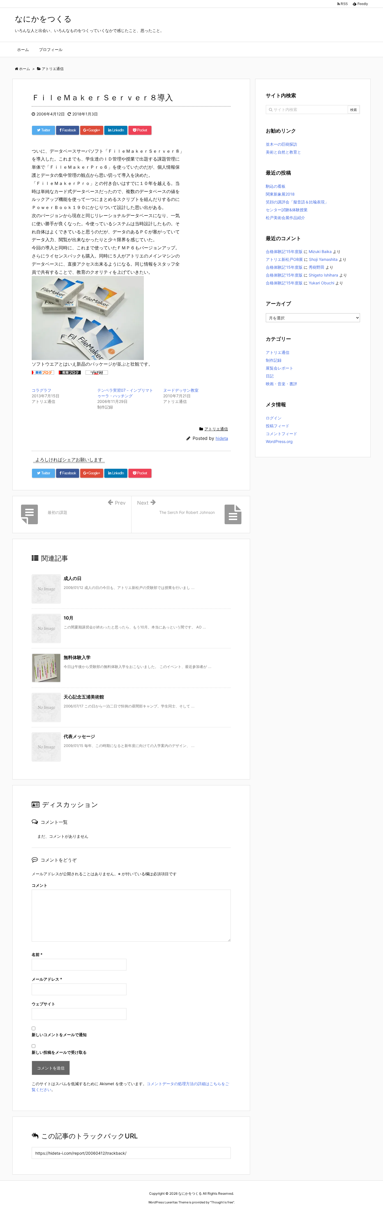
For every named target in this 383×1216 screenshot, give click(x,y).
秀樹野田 (316, 267)
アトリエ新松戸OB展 (284, 259)
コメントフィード (281, 433)
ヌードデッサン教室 (181, 390)
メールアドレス (47, 979)
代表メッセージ (79, 736)
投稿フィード (277, 425)
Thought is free (222, 1202)
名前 (37, 954)
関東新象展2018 (280, 194)
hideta (222, 438)
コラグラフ (41, 390)
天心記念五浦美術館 (84, 697)
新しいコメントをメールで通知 (59, 1034)
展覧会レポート (279, 368)
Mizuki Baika (320, 251)
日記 (270, 375)
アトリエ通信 (216, 428)
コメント (39, 885)
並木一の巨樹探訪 (281, 144)
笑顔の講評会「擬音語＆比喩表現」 (297, 201)
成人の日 (73, 578)
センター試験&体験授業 (287, 209)
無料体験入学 (77, 657)
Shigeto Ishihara (323, 275)
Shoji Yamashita (323, 259)
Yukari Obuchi (321, 282)
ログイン (274, 418)
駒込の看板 (275, 186)
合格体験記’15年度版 (284, 251)
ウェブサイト (43, 1003)
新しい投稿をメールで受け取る (59, 1052)
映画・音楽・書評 (281, 383)
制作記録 (274, 360)
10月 (68, 618)
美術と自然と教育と (283, 152)
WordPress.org (279, 441)
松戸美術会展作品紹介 (285, 217)
